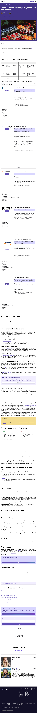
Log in (32, 1)
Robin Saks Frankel (15, 14)
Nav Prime (26, 692)
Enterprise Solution (32, 693)
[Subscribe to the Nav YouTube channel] (6, 710)
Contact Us (20, 694)
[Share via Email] (21, 628)
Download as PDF (19, 642)
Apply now (7, 90)
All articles (34, 657)
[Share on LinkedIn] (14, 628)
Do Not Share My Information (16, 703)
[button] (15, 650)
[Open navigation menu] (35, 1)
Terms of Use (9, 703)
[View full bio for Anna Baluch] (6, 662)
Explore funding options (18, 382)
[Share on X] (16, 628)
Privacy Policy (3, 703)
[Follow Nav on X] (10, 710)
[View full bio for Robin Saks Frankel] (6, 673)
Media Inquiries (20, 693)
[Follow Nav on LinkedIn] (12, 710)
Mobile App (26, 695)
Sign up (18, 624)
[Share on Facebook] (18, 628)
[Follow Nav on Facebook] (2, 710)
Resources (2, 4)
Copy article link (19, 639)
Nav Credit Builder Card (27, 694)
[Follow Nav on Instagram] (4, 710)
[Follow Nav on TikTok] (8, 710)
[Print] (23, 628)
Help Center (21, 695)
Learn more (18, 613)
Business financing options (10, 4)
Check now (18, 562)
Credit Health (27, 691)
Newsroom (20, 691)
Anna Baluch (5, 14)
